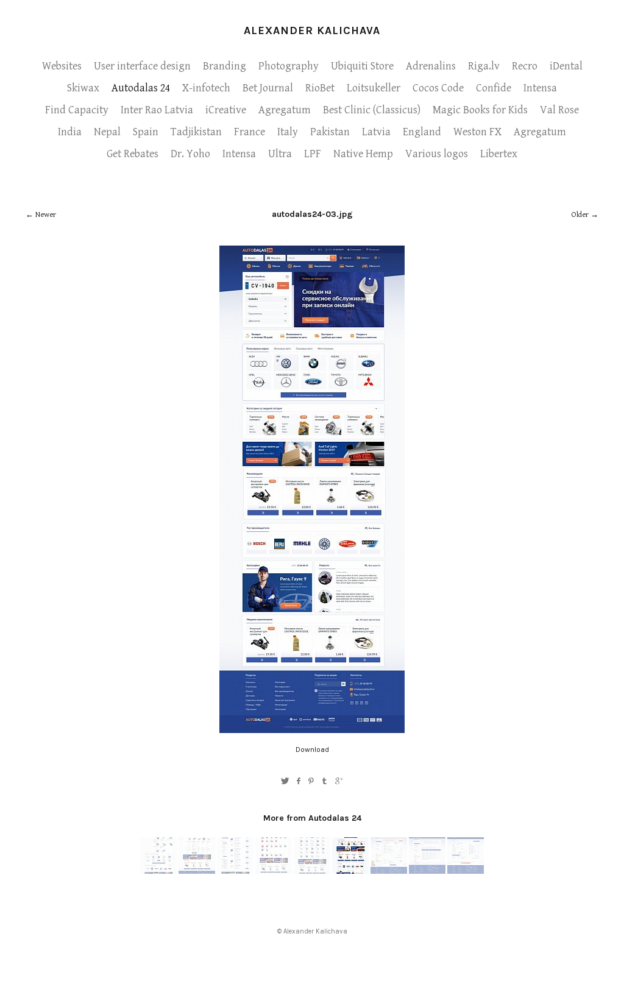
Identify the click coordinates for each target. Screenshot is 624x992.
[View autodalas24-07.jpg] (312, 871)
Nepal (107, 132)
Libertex (498, 153)
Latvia (376, 132)
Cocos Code (438, 88)
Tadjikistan (196, 132)
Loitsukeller (373, 88)
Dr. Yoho (190, 153)
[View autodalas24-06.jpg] (235, 871)
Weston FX (477, 132)
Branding (224, 66)
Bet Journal (268, 88)
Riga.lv (484, 66)
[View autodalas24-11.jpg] (197, 871)
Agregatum (284, 110)
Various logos (436, 153)
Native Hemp (363, 153)
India (70, 132)
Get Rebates (132, 153)
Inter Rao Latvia (157, 110)
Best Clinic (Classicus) (371, 110)
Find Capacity (76, 110)
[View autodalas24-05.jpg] (427, 871)
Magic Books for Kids (480, 110)
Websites (62, 66)
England (422, 132)
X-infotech (206, 88)
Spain (145, 132)
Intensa (540, 88)
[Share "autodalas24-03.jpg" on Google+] (339, 781)
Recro (524, 66)
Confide (493, 88)
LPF (312, 153)
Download (312, 749)
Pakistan (330, 132)
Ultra (280, 153)
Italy (287, 132)
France (249, 132)
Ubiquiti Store (362, 66)
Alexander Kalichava (312, 30)
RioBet (320, 88)
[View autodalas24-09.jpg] (158, 871)
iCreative (225, 110)
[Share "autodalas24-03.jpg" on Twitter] (285, 781)
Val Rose (559, 110)
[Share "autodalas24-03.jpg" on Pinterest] (311, 781)
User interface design (142, 66)
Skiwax (83, 88)
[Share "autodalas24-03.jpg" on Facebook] (298, 781)
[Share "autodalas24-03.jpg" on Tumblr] (325, 781)
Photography (288, 66)
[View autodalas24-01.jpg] (465, 871)
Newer (45, 214)
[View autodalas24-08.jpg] (273, 871)
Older (580, 214)
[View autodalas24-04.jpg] (388, 871)
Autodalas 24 (141, 88)
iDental (566, 66)
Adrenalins (431, 66)
